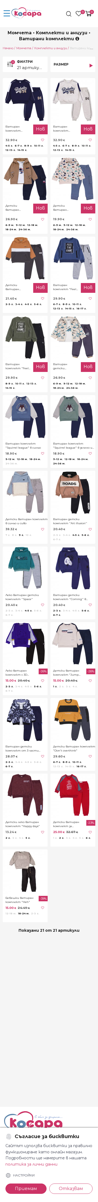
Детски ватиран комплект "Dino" (13, 208)
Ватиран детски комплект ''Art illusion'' (70, 521)
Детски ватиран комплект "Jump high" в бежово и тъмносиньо (66, 673)
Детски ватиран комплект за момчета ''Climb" (66, 824)
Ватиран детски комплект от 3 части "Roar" (64, 366)
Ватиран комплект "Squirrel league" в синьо (23, 445)
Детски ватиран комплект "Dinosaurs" (61, 208)
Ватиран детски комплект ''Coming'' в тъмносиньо (69, 597)
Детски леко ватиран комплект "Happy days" (22, 824)
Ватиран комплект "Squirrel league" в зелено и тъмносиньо (72, 446)
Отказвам (71, 1188)
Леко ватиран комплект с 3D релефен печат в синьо (18, 673)
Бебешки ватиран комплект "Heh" (19, 900)
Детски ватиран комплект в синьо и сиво (26, 521)
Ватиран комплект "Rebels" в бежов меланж (65, 129)
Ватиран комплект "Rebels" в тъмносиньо (14, 129)
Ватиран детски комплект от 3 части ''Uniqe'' (22, 749)
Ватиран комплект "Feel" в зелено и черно (17, 366)
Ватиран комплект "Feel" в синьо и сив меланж (65, 287)
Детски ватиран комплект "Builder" (13, 287)
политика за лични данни (31, 1164)
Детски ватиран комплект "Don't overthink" (74, 748)
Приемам (26, 1188)
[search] (69, 13)
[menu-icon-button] (6, 13)
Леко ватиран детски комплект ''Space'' (22, 597)
